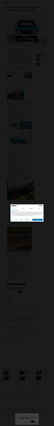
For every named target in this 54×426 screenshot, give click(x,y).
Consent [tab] (15, 208)
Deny (16, 219)
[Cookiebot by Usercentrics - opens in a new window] (39, 205)
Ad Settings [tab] (31, 208)
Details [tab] (23, 208)
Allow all (37, 219)
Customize (26, 219)
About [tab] (39, 208)
